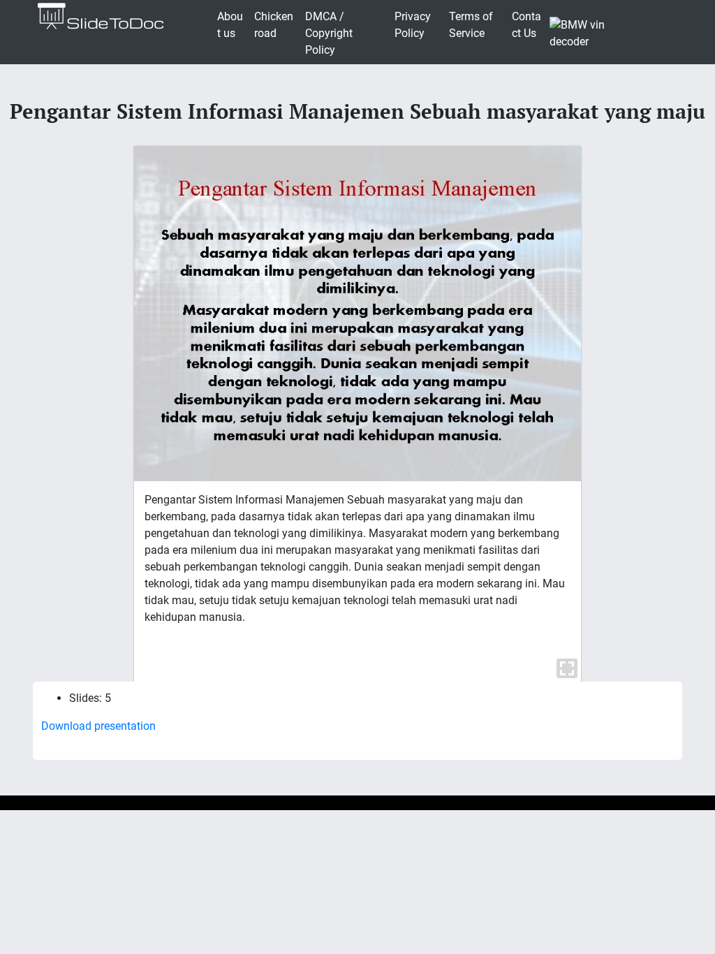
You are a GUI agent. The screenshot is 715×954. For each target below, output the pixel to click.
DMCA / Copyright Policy (329, 33)
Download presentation (98, 726)
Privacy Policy (413, 25)
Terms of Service (471, 25)
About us (230, 25)
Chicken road (273, 25)
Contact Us (526, 25)
